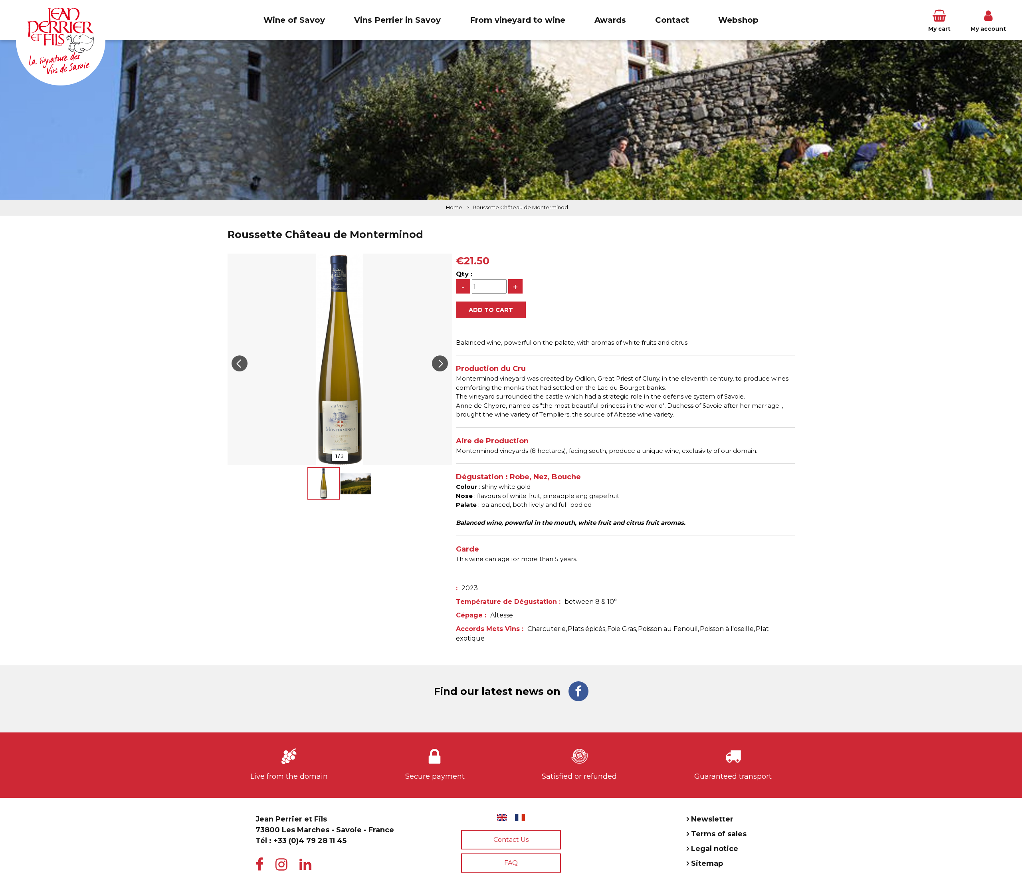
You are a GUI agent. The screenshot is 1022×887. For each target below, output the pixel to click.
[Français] (520, 817)
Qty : (464, 274)
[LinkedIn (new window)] (305, 864)
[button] (939, 20)
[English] (502, 817)
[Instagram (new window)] (281, 864)
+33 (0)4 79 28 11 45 (310, 840)
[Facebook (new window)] (578, 691)
